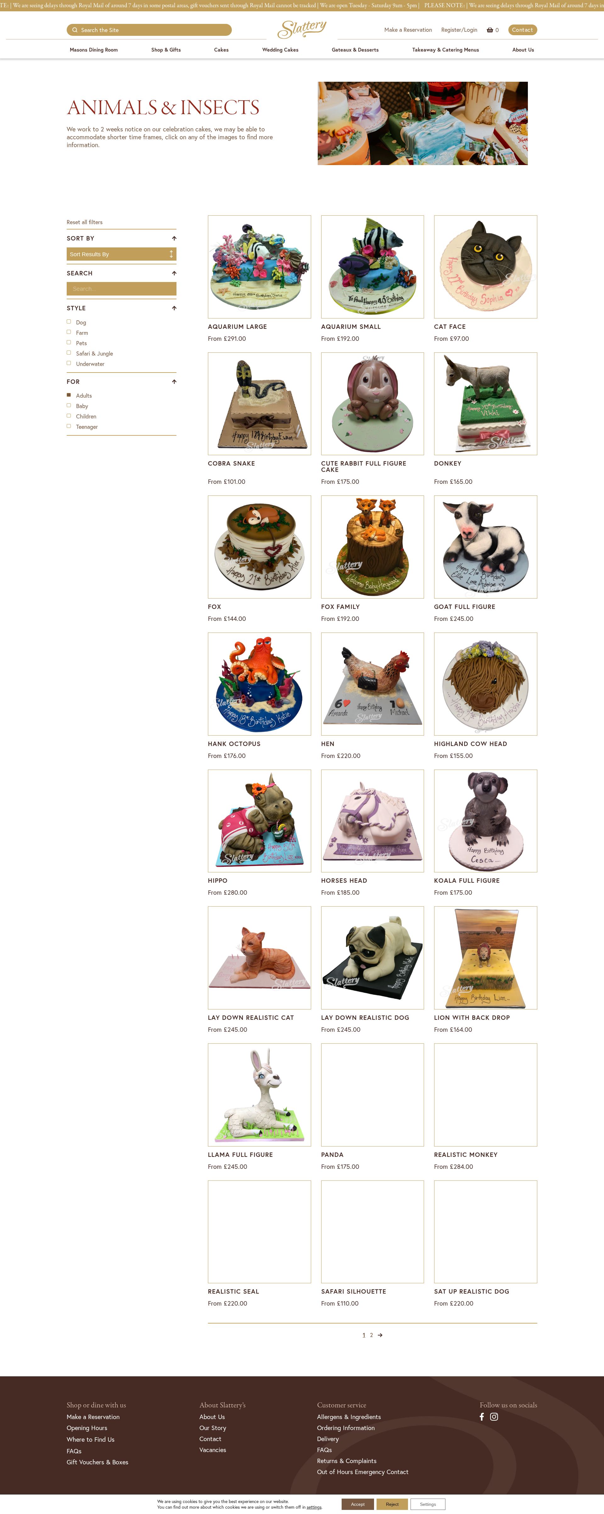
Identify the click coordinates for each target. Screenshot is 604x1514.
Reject (392, 1504)
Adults (84, 395)
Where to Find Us (91, 1439)
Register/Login (459, 29)
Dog (81, 322)
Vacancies (212, 1449)
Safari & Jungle (94, 353)
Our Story (212, 1427)
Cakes (221, 49)
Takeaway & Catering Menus (445, 49)
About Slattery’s (222, 1405)
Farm (82, 332)
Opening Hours (87, 1427)
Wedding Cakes (280, 49)
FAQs (74, 1451)
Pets (81, 343)
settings (314, 1507)
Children (86, 416)
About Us (523, 49)
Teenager (87, 426)
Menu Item (497, 30)
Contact (522, 29)
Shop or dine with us (96, 1405)
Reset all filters (85, 222)
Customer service (341, 1405)
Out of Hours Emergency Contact (363, 1471)
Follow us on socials (508, 1405)
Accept (358, 1504)
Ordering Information (346, 1427)
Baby (82, 406)
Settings (428, 1504)
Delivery (328, 1438)
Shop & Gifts (166, 49)
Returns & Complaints (347, 1460)
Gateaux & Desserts (355, 49)
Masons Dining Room (94, 49)
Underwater (90, 363)
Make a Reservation (408, 29)
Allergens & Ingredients (349, 1416)
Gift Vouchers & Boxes (97, 1462)
